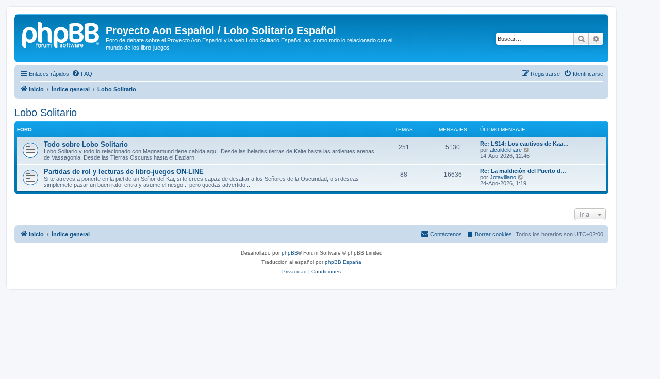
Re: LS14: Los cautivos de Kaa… (524, 143)
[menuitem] (82, 74)
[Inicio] (61, 33)
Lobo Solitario (45, 112)
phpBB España (343, 262)
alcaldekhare (506, 150)
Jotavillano (503, 177)
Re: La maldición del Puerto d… (523, 171)
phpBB (290, 253)
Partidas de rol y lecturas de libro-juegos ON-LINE (124, 172)
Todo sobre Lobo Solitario (86, 144)
